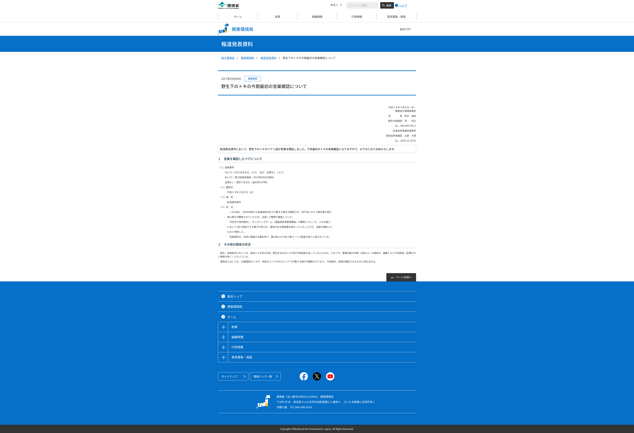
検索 (388, 5)
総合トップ (234, 296)
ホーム (238, 16)
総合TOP (405, 29)
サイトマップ (229, 376)
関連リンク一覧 (263, 376)
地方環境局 (227, 58)
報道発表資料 (268, 58)
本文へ (334, 5)
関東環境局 (247, 58)
